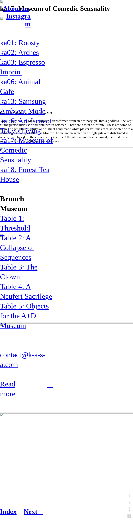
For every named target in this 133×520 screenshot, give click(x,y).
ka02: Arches (19, 52)
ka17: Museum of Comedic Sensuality (26, 150)
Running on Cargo (129, 502)
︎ (50, 384)
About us (16, 8)
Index (8, 511)
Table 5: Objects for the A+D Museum (24, 316)
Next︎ (33, 511)
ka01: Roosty (20, 43)
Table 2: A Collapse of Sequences (17, 247)
